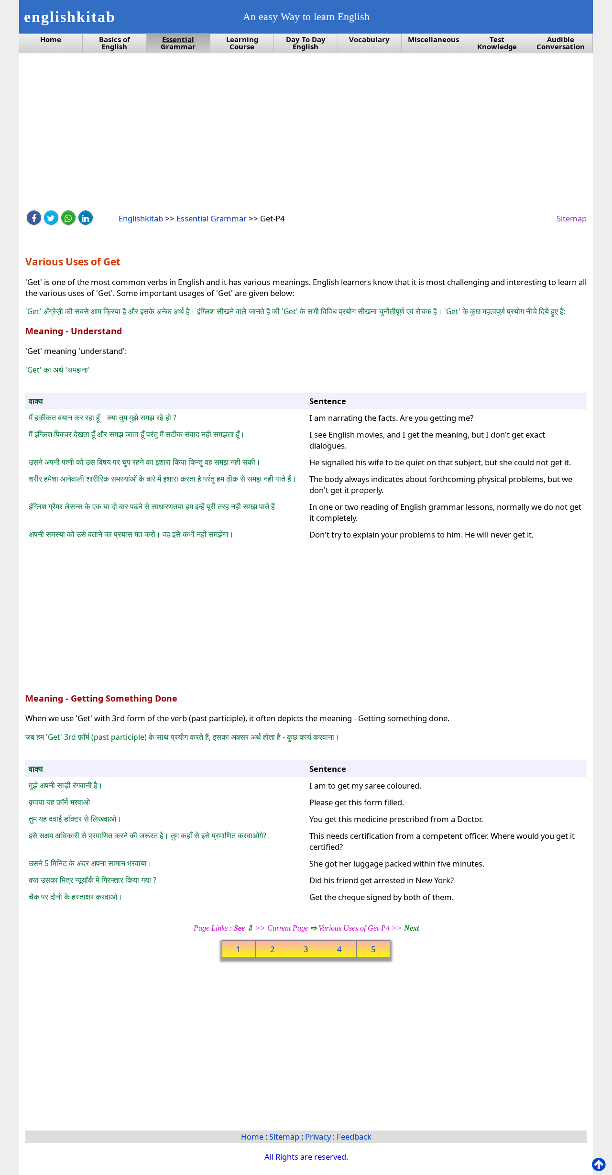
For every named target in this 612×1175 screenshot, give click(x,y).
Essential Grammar (178, 43)
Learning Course (242, 43)
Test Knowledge (497, 43)
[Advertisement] (306, 132)
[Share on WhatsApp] (68, 217)
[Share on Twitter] (51, 217)
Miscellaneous (433, 39)
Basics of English (114, 43)
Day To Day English (306, 43)
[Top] (601, 1165)
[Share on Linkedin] (85, 217)
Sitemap (572, 218)
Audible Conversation (560, 43)
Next (411, 928)
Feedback (354, 1136)
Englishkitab (141, 218)
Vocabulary (369, 39)
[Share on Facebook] (34, 217)
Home (50, 39)
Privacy (319, 1136)
